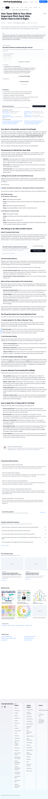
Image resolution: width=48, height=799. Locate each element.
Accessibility (29, 742)
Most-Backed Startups (28, 638)
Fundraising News (17, 777)
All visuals (16, 723)
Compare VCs (17, 730)
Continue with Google (25, 76)
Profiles (26, 7)
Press (27, 761)
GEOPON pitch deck (27, 115)
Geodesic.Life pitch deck (28, 112)
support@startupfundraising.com (42, 710)
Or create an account (24, 81)
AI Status (28, 759)
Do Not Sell (29, 747)
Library (3, 7)
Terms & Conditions (29, 713)
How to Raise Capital (17, 753)
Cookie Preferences (29, 753)
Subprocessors (30, 736)
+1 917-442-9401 (41, 715)
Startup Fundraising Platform (17, 768)
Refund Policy (29, 724)
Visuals (30, 7)
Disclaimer (29, 716)
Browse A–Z (17, 748)
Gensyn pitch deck (27, 111)
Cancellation (29, 721)
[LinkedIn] (5, 706)
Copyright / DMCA (29, 727)
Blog (15, 725)
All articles (4, 625)
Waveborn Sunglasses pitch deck (8, 116)
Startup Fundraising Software (17, 762)
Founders (16, 735)
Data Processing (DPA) (29, 732)
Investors (16, 728)
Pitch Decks (13, 7)
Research (16, 750)
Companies (17, 738)
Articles (7, 7)
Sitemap (28, 745)
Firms (15, 733)
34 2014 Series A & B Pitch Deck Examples (9, 123)
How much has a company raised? (17, 743)
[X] (2, 706)
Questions (35, 7)
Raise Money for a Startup (17, 757)
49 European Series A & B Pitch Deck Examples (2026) (33, 121)
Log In (36, 2)
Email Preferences (29, 739)
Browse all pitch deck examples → (39, 106)
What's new (29, 771)
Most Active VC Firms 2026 (29, 636)
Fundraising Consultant (17, 772)
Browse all (28, 768)
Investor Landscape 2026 (7, 636)
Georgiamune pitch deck (28, 116)
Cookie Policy (29, 719)
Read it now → (4, 580)
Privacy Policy (29, 709)
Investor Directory (28, 640)
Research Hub (4, 640)
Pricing (31, 2)
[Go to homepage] (13, 2)
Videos (17, 7)
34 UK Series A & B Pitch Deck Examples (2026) (10, 122)
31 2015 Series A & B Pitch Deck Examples (31, 123)
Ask (39, 7)
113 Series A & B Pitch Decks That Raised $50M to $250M (12, 121)
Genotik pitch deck (5, 111)
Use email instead (6, 78)
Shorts (22, 7)
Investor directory (11, 625)
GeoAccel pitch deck (5, 112)
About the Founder (28, 765)
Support (28, 756)
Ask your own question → (5, 545)
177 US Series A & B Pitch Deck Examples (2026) (32, 122)
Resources (25, 2)
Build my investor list (38, 250)
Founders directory (20, 625)
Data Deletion (29, 750)
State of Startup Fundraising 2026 (9, 638)
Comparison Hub (28, 625)
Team (9, 9)
